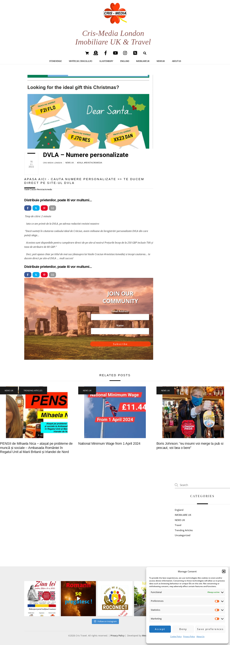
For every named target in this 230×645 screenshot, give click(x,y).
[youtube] (116, 52)
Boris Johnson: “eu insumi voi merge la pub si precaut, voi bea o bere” (189, 446)
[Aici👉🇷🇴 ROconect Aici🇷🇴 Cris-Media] (41, 598)
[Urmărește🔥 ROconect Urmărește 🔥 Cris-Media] (115, 598)
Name (120, 325)
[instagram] (126, 52)
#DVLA (80, 162)
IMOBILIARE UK (142, 61)
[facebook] (106, 52)
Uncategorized (182, 535)
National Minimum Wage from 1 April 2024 (109, 443)
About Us (200, 636)
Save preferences (210, 629)
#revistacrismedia (93, 162)
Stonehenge (55, 61)
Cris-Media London (52, 162)
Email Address (120, 311)
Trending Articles (33, 390)
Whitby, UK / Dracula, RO (80, 61)
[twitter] (135, 52)
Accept (160, 629)
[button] (223, 571)
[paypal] (96, 52)
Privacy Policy (189, 636)
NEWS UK (161, 61)
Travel (178, 525)
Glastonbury (106, 61)
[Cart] (87, 53)
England (124, 61)
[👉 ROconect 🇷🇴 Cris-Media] (78, 598)
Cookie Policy (176, 636)
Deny (183, 629)
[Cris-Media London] (115, 21)
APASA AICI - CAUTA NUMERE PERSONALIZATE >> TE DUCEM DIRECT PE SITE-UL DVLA (84, 181)
